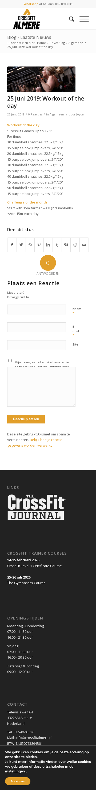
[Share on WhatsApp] (30, 245)
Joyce (80, 114)
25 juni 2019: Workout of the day (45, 102)
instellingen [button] (15, 771)
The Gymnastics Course (26, 582)
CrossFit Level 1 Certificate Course (34, 565)
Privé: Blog (57, 43)
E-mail (76, 331)
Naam (77, 311)
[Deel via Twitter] (21, 245)
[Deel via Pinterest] (39, 245)
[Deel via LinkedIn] (48, 245)
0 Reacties (35, 114)
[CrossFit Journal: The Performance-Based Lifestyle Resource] (36, 520)
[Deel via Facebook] (12, 245)
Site (75, 344)
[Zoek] (69, 19)
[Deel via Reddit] (75, 245)
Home (41, 43)
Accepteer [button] (17, 781)
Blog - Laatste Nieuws (29, 37)
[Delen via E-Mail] (84, 245)
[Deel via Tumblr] (57, 245)
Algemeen (76, 43)
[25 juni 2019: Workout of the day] (41, 79)
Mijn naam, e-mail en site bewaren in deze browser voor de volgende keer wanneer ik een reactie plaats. (42, 366)
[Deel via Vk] (66, 245)
